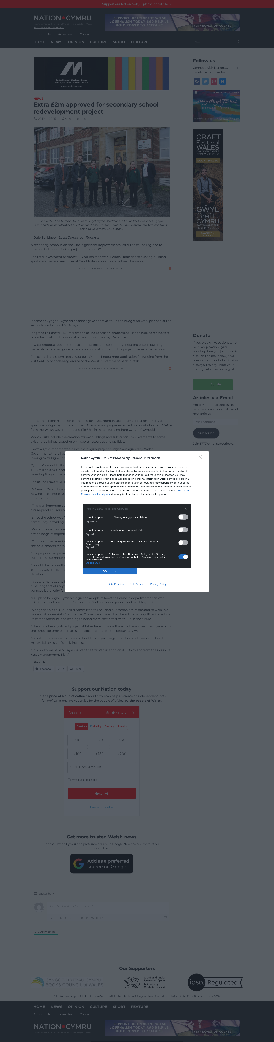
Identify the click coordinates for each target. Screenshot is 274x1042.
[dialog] (137, 521)
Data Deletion (116, 584)
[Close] (201, 458)
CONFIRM (110, 570)
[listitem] (137, 509)
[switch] (183, 517)
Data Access (137, 584)
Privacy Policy (158, 584)
